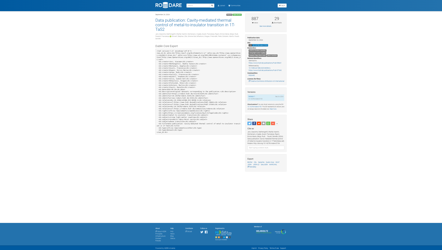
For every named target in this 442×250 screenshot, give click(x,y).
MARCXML (273, 164)
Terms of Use (274, 248)
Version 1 (251, 96)
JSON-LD (256, 164)
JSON (249, 164)
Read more (273, 109)
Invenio (172, 248)
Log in (283, 5)
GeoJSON (264, 164)
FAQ (171, 231)
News (172, 234)
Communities (235, 5)
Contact (158, 238)
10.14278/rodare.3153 (254, 106)
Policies (158, 241)
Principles (158, 234)
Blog (172, 236)
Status (172, 238)
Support (283, 248)
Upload (222, 5)
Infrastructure (160, 236)
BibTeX (249, 162)
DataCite (261, 162)
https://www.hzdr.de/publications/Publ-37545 (265, 70)
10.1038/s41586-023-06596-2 (259, 68)
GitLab (189, 231)
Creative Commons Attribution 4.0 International (267, 81)
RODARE (252, 75)
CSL (255, 162)
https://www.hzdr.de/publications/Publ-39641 (265, 63)
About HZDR (161, 231)
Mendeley (252, 167)
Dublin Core (270, 162)
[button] (249, 123)
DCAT (277, 162)
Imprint (254, 248)
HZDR (166, 248)
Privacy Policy (263, 248)
